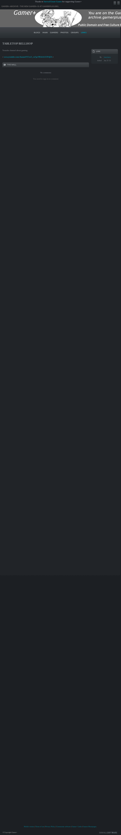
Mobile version (29, 826)
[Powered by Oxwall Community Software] (108, 832)
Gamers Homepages (89, 826)
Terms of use (39, 826)
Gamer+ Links (77, 826)
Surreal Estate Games (53, 1)
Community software (63, 826)
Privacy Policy (50, 826)
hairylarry (107, 57)
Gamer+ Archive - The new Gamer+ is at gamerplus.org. (30, 6)
